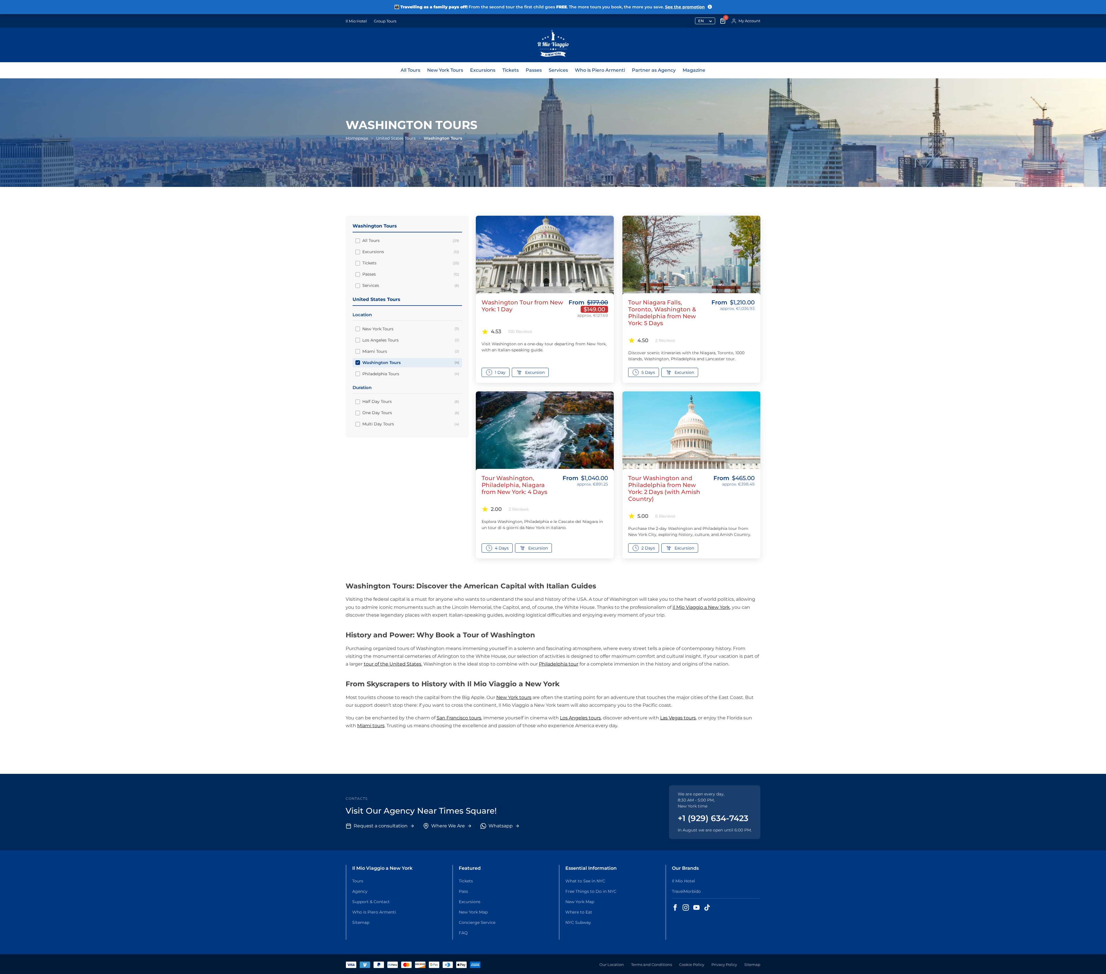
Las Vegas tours (678, 718)
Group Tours (385, 21)
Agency (360, 891)
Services (558, 70)
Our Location (611, 964)
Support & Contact (371, 901)
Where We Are (448, 826)
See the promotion (685, 7)
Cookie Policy (691, 964)
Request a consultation (381, 826)
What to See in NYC (585, 881)
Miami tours (371, 725)
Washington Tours (410, 362)
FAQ (463, 932)
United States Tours (396, 138)
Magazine (694, 70)
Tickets (510, 70)
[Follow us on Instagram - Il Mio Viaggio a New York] (686, 907)
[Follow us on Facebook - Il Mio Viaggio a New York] (675, 907)
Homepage (357, 138)
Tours (357, 881)
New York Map (473, 912)
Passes (534, 70)
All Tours (410, 70)
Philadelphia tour (558, 664)
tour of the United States (392, 664)
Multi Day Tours (410, 424)
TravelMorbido (686, 891)
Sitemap (360, 922)
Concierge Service (477, 922)
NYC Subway (578, 922)
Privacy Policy (724, 964)
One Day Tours (410, 412)
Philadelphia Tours (410, 373)
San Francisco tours (459, 718)
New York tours (513, 697)
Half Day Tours (410, 401)
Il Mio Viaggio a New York (701, 607)
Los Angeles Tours (410, 340)
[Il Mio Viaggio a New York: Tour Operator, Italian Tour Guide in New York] (553, 45)
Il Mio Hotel (356, 21)
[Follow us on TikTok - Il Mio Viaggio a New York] (707, 907)
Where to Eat (578, 912)
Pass (463, 891)
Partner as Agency (654, 70)
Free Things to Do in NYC (590, 891)
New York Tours (445, 70)
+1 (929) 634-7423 (713, 818)
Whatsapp (500, 826)
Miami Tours (410, 351)
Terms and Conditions (651, 964)
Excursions (482, 70)
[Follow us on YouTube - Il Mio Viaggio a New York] (696, 907)
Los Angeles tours (580, 718)
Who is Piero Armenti (600, 70)
